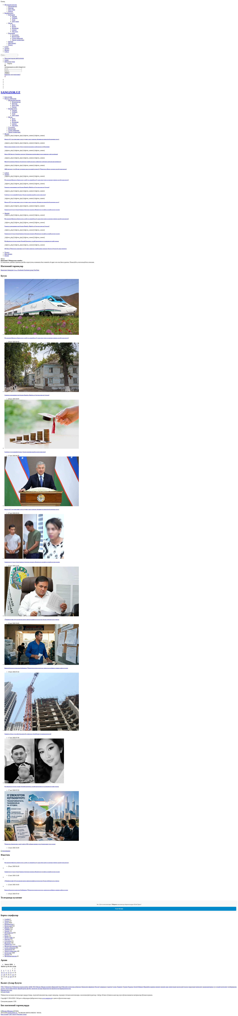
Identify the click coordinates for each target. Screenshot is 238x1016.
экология (34, 988)
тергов (7, 988)
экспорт (40, 988)
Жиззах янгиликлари (11, 946)
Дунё (13, 20)
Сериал (14, 30)
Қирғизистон (47, 988)
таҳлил (3, 988)
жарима (152, 987)
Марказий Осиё (57, 987)
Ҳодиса (6, 252)
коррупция (192, 987)
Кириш (9, 63)
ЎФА (2, 987)
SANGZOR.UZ (10, 92)
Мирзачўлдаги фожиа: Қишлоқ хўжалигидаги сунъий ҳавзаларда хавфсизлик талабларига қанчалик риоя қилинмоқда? (32, 161)
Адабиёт (7, 919)
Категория (11, 15)
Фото (13, 25)
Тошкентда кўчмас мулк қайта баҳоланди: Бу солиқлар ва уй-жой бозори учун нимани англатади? (27, 734)
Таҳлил (6, 48)
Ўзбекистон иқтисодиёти (20, 987)
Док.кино (15, 31)
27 (8, 976)
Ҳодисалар (7, 953)
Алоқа (6, 60)
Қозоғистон (55, 988)
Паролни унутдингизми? (12, 74)
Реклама (19, 1014)
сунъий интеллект (221, 987)
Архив (6, 922)
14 (11, 972)
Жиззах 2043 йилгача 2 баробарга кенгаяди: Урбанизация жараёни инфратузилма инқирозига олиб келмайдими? (31, 154)
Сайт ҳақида (13, 1014)
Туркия (125, 987)
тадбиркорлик (232, 987)
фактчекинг (13, 988)
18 (4, 974)
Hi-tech (10, 45)
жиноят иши (164, 987)
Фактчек (11, 8)
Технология (8, 949)
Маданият (7, 943)
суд (214, 987)
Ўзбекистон (8, 944)
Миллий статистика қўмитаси (71, 987)
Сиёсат (6, 51)
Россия (97, 987)
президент (199, 987)
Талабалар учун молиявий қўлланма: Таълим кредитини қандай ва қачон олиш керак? (25, 194)
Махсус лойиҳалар (10, 98)
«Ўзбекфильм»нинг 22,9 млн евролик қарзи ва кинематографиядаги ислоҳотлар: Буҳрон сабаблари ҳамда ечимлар (31, 619)
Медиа (10, 23)
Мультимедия (12, 6)
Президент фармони (88, 987)
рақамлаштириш (208, 987)
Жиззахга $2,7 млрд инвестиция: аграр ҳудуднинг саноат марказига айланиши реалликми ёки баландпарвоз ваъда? (31, 139)
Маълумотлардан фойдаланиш (14, 58)
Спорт (6, 46)
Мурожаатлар (8, 924)
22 (13, 974)
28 (11, 976)
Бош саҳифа (8, 97)
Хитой (136, 987)
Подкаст (7, 954)
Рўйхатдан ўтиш (9, 61)
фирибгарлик (22, 988)
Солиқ (114, 987)
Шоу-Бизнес (12, 43)
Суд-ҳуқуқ (15, 35)
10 (2, 972)
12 (6, 972)
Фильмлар (15, 28)
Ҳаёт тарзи (15, 21)
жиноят (157, 987)
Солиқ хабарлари (17, 38)
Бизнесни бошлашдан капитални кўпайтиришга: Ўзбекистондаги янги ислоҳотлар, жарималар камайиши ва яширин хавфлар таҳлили (36, 668)
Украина (130, 987)
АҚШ (30, 987)
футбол (29, 988)
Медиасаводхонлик (10, 5)
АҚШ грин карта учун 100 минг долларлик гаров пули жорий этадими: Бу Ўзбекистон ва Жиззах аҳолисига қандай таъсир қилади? (35, 169)
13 (8, 972)
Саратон (109, 987)
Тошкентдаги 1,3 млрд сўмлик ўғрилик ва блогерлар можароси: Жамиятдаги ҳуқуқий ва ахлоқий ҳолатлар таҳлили (32, 209)
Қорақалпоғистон (65, 988)
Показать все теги (6, 990)
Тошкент (120, 987)
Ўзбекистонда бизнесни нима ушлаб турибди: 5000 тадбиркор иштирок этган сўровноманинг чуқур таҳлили (29, 844)
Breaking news (8, 13)
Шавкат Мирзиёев (144, 987)
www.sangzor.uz (47, 998)
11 (4, 972)
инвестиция (172, 987)
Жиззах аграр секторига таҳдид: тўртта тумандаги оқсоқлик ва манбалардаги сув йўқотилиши (26, 146)
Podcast (10, 11)
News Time (11, 10)
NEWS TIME (8, 938)
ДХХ (34, 987)
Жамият (10, 41)
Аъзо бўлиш (119, 909)
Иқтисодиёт (16, 36)
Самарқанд (102, 987)
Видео (14, 26)
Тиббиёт (14, 18)
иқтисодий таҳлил (182, 987)
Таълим (14, 16)
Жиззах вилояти (46, 987)
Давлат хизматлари (18, 40)
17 (2, 974)
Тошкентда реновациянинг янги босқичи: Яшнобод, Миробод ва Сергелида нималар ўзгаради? (26, 187)
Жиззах (6, 50)
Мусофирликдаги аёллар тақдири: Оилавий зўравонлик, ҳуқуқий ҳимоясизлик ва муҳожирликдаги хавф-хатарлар (31, 241)
